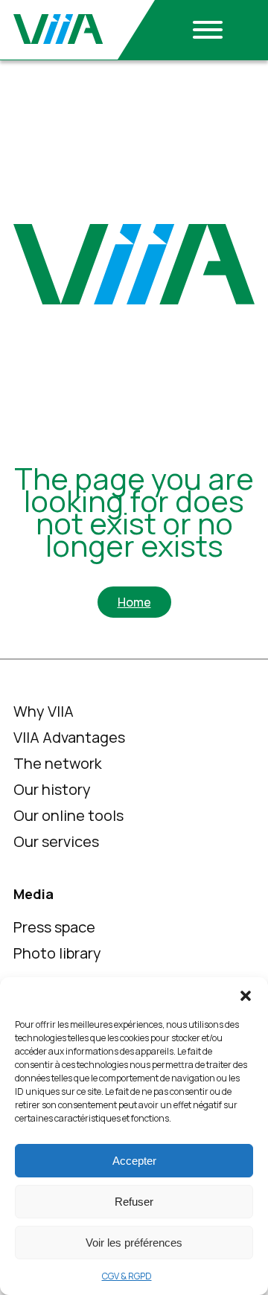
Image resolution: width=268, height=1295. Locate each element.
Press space (54, 927)
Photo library (57, 953)
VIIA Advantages (69, 737)
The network (57, 763)
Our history (52, 789)
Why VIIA (43, 711)
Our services (56, 841)
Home (134, 602)
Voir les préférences (134, 1242)
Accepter (134, 1160)
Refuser (134, 1201)
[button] (245, 995)
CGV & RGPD (127, 1276)
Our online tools (68, 815)
